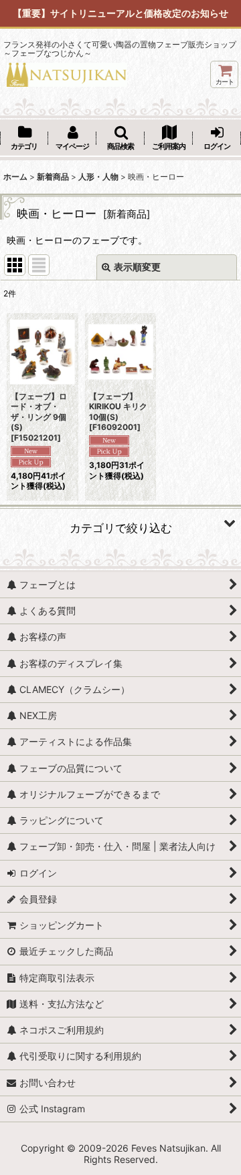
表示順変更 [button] (137, 266)
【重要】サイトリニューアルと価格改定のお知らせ (120, 13)
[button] (120, 139)
